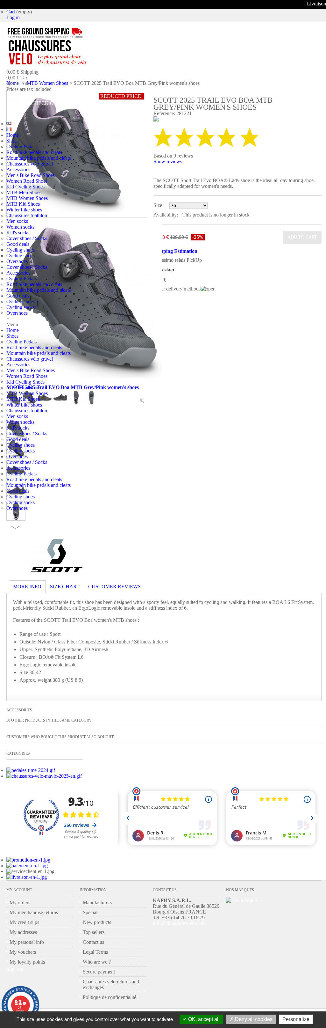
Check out (46, 103)
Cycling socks (20, 255)
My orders (20, 902)
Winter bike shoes (24, 209)
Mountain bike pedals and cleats (38, 158)
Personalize (295, 1019)
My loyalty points (27, 962)
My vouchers (23, 952)
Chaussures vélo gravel (29, 163)
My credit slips (24, 922)
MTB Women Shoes (27, 198)
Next (16, 527)
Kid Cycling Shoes (25, 186)
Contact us (93, 942)
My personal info (27, 942)
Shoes (12, 140)
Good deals (17, 244)
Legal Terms (95, 952)
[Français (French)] (8, 129)
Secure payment (99, 971)
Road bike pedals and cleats (34, 152)
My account (19, 890)
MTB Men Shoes (23, 192)
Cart (10, 11)
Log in (13, 17)
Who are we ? (97, 962)
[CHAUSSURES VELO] (60, 53)
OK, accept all (203, 1019)
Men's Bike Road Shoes (30, 175)
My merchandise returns (34, 912)
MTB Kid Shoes (23, 204)
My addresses (23, 932)
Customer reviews (114, 586)
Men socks (17, 221)
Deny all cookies (253, 1019)
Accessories (18, 169)
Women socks (20, 227)
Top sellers (93, 932)
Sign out (14, 969)
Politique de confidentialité (109, 997)
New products (97, 922)
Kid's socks (17, 232)
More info (27, 586)
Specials (91, 912)
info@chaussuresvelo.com (179, 923)
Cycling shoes (20, 250)
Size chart (65, 586)
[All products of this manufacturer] (57, 570)
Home (12, 135)
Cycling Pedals (21, 146)
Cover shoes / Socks (26, 238)
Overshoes (17, 261)
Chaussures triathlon (26, 215)
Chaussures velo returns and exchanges (111, 984)
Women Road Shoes (26, 181)
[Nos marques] (242, 900)
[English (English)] (8, 123)
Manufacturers (97, 902)
